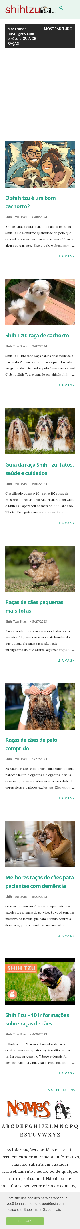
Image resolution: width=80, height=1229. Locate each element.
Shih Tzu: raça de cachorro (37, 335)
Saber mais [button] (52, 1209)
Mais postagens (61, 1090)
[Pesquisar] (61, 8)
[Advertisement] (40, 99)
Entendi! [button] (24, 1221)
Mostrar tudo (58, 28)
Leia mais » (66, 256)
